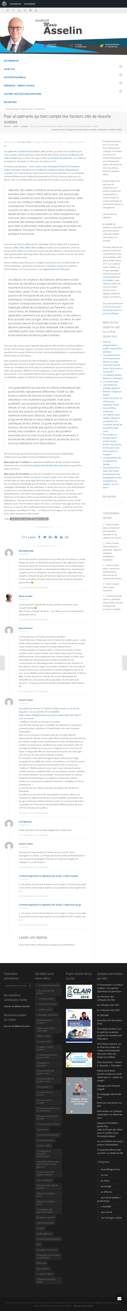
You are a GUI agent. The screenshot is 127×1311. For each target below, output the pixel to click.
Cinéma (40, 1228)
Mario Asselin (25, 596)
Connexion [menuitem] (15, 3)
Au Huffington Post (110, 1169)
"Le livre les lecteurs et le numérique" (48, 1109)
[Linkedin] (19, 10)
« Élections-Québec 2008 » (46, 1280)
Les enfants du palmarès (59, 158)
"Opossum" (42, 1129)
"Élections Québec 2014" (46, 1203)
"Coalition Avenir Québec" (45, 1048)
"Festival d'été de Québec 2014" (45, 1080)
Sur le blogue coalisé (111, 1217)
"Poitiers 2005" (44, 1145)
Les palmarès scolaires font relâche (22, 151)
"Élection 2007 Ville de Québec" (47, 1187)
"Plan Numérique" (46, 1140)
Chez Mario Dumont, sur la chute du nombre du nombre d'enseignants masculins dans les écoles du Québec (109, 1050)
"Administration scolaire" (53, 142)
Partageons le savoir (74, 142)
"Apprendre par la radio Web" (46, 1029)
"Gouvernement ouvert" (45, 1093)
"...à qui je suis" (44, 1009)
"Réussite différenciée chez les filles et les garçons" (48, 1164)
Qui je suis (9, 69)
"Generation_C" (44, 1086)
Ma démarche (11, 60)
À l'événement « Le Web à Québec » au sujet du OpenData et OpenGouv (110, 988)
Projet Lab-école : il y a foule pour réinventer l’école (112, 401)
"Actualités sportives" (47, 1014)
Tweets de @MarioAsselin (17, 1006)
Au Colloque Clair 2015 (108, 1004)
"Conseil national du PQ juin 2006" (47, 1056)
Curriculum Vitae (110, 381)
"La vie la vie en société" (44, 1101)
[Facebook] (13, 10)
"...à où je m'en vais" (47, 1003)
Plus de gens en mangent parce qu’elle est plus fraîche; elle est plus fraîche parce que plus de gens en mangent (112, 444)
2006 (40, 247)
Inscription (10, 102)
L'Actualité (106, 1206)
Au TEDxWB (102, 1015)
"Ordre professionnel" (48, 1134)
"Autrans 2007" (44, 1041)
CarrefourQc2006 (45, 1222)
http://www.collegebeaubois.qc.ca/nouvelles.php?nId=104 (48, 715)
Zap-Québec (43, 1268)
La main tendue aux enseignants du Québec (112, 461)
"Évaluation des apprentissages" (45, 1211)
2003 (21, 247)
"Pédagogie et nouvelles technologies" (44, 1154)
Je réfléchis (106, 1191)
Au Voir (104, 1175)
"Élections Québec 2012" (46, 1195)
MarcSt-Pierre (26, 628)
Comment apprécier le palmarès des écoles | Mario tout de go (50, 904)
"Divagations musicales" (43, 1064)
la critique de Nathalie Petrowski (47, 465)
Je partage (36, 142)
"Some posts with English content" (45, 1173)
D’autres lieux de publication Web (22, 93)
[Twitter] (8, 10)
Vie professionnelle (15, 77)
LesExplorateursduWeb (48, 1238)
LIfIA (39, 1244)
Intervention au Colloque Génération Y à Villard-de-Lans (110, 1114)
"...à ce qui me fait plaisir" (45, 992)
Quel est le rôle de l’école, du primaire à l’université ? (113, 368)
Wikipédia (41, 1263)
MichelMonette (26, 550)
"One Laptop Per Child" (48, 1124)
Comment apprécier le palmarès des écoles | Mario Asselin (48, 875)
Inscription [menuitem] (29, 3)
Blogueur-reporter (46, 1217)
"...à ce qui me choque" (48, 985)
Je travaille (107, 224)
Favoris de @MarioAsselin (17, 1026)
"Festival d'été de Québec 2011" (45, 1072)
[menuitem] (4, 4)
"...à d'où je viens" (46, 998)
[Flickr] (30, 10)
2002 (16, 247)
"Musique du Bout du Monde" (47, 1117)
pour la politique (111, 313)
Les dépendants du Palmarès (54, 269)
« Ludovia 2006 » (45, 1273)
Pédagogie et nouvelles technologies (48, 1256)
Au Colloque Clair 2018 (108, 1010)
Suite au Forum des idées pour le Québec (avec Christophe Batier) (110, 1133)
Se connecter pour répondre (33, 587)
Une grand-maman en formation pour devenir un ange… (112, 358)
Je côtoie (105, 1180)
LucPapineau (25, 821)
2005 (32, 247)
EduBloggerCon (44, 1233)
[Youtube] (36, 10)
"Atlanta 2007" (44, 1036)
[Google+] (24, 10)
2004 (27, 247)
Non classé (106, 1212)
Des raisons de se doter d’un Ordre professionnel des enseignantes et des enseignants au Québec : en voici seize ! (112, 477)
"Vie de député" (45, 1180)
